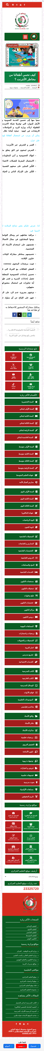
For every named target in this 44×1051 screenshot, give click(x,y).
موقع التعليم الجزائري (29, 977)
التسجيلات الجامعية (26, 536)
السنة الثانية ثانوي (27, 499)
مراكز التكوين (29, 610)
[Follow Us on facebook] (16, 1024)
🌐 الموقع (9, 1046)
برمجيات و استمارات (27, 633)
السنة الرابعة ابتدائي (26, 430)
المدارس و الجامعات (26, 544)
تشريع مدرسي (28, 655)
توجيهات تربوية (14, 87)
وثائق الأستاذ (29, 716)
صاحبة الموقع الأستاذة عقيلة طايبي (25, 1015)
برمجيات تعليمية (27, 737)
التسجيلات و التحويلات (25, 640)
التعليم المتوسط (31, 935)
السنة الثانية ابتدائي (27, 416)
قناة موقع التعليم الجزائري (28, 985)
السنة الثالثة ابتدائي (27, 423)
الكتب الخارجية (28, 678)
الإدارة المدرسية (25, 87)
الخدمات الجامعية (27, 572)
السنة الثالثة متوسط (26, 461)
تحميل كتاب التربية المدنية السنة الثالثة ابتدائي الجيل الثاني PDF (22, 60)
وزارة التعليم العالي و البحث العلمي (25, 955)
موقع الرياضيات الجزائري (28, 981)
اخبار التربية (29, 648)
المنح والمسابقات (28, 565)
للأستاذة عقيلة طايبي (22, 1031)
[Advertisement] (22, 196)
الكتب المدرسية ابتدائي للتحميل (26, 1003)
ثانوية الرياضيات (29, 520)
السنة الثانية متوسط (26, 454)
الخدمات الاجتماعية (26, 662)
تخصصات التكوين (27, 603)
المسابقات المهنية (27, 626)
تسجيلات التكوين (27, 588)
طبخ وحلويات (29, 596)
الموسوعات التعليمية (26, 700)
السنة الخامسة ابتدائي (25, 437)
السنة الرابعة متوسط (26, 468)
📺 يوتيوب (21, 1046)
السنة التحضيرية (28, 402)
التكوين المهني (31, 939)
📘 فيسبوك (34, 1046)
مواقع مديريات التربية (29, 964)
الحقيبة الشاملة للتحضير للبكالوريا (26, 1007)
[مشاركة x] (19, 315)
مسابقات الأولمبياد (27, 789)
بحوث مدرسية (29, 782)
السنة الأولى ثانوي (27, 492)
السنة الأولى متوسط (26, 447)
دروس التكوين (28, 617)
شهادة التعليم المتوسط (25, 475)
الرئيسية (34, 87)
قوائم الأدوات (29, 692)
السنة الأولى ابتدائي (27, 409)
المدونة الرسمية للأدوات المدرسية (25, 1011)
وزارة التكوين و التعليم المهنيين (26, 960)
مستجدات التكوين (27, 581)
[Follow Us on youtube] (24, 1024)
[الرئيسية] (34, 36)
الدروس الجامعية (27, 558)
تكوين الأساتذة (28, 752)
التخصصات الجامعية (26, 551)
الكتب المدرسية (28, 671)
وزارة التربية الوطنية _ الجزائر (27, 951)
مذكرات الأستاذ (28, 730)
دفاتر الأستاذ (29, 723)
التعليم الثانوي (32, 929)
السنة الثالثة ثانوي (27, 506)
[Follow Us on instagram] (20, 1024)
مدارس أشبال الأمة (26, 482)
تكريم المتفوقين (28, 797)
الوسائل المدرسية (27, 685)
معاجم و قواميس (27, 707)
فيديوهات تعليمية (27, 775)
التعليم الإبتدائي (31, 926)
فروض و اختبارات (27, 768)
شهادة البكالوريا (28, 513)
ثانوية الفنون (29, 527)
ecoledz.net (26, 1033)
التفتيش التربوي (29, 744)
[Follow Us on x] (27, 1024)
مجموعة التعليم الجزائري (28, 990)
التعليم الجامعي (31, 932)
